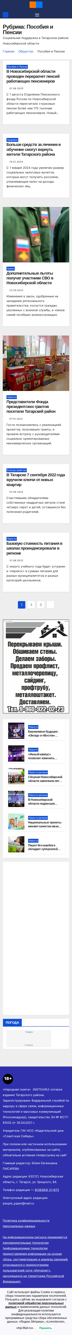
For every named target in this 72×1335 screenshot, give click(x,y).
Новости (11, 397)
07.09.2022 (16, 491)
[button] (67, 15)
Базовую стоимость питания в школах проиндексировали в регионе (34, 548)
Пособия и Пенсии (17, 66)
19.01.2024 (16, 161)
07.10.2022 (16, 418)
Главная (8, 51)
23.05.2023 (16, 290)
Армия (10, 268)
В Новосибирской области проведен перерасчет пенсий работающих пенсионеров (32, 76)
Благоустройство (16, 470)
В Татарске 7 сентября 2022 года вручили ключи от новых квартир (35, 480)
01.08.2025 (16, 88)
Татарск (29, 1032)
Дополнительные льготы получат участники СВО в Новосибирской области (29, 278)
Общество (25, 51)
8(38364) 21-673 (47, 1190)
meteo (29, 1045)
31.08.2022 (16, 560)
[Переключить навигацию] (37, 14)
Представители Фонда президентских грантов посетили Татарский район (30, 406)
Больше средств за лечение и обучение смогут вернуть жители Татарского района (33, 149)
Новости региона (38, 772)
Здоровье (12, 140)
